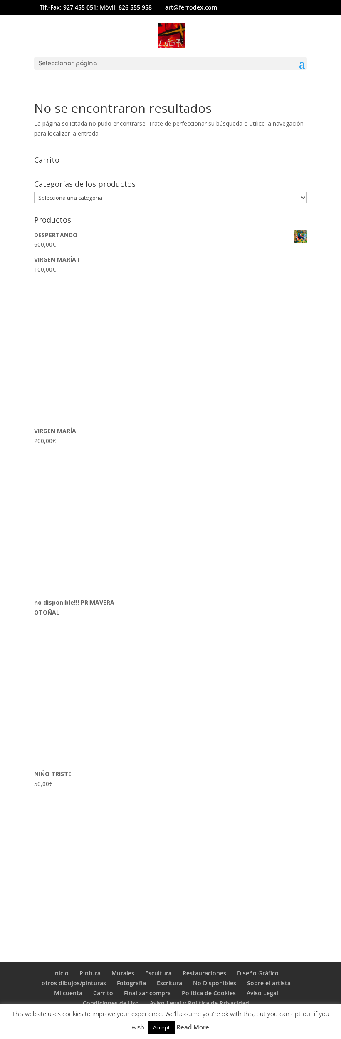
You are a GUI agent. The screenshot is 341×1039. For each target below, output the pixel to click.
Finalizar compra (147, 993)
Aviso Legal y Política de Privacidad (199, 1003)
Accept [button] (161, 1027)
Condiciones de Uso (111, 1003)
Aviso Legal (262, 993)
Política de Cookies (209, 993)
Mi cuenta (68, 993)
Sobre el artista (269, 983)
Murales (122, 973)
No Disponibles (214, 983)
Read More (192, 1027)
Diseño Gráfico (258, 973)
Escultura (158, 973)
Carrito (103, 993)
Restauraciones (204, 973)
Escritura (169, 983)
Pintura (90, 973)
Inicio (61, 973)
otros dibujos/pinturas (74, 983)
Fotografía (131, 983)
